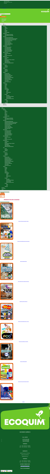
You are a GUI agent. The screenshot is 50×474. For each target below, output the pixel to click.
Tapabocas (6, 102)
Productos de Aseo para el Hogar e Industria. (23, 381)
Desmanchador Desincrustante (9, 77)
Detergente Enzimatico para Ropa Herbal (10, 39)
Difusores (6, 152)
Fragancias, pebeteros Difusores (23, 301)
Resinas (6, 31)
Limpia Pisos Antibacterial (8, 79)
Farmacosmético (7, 32)
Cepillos (6, 168)
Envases (6, 94)
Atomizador (7, 95)
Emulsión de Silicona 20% (8, 55)
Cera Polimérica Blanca (8, 130)
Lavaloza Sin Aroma (7, 41)
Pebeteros (6, 71)
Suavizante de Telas (7, 128)
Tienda (2, 189)
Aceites (6, 148)
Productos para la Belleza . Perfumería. (23, 341)
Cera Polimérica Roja (8, 131)
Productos (3, 108)
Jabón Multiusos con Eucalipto (9, 35)
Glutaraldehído (7, 60)
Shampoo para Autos (8, 53)
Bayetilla (6, 167)
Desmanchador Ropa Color (8, 40)
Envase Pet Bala (8, 97)
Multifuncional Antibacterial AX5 (9, 146)
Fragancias (6, 70)
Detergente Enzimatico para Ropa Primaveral (11, 38)
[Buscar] (0, 15)
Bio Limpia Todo (7, 73)
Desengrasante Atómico (8, 76)
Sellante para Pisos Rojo (8, 51)
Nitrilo (7, 100)
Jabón (7, 91)
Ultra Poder (4, 36)
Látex (7, 101)
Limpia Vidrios (7, 80)
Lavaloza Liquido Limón (8, 126)
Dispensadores (7, 172)
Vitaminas (6, 150)
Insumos (4, 82)
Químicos (4, 109)
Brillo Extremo (5, 129)
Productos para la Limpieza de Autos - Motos (23, 321)
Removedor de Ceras (8, 81)
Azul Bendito (5, 33)
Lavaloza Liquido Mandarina (9, 127)
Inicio (2, 107)
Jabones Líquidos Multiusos (23, 261)
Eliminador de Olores (8, 74)
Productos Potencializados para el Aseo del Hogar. (23, 241)
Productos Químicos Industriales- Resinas (23, 221)
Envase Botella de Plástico (10, 96)
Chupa (6, 170)
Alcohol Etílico (7, 57)
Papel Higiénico (8, 92)
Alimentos (6, 111)
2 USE (4, 151)
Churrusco (6, 171)
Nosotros (3, 187)
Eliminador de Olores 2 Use (8, 75)
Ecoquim (4, 72)
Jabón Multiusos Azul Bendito (9, 34)
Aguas (5, 110)
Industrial (6, 30)
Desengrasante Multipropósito (9, 37)
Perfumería (6, 149)
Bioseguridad (5, 56)
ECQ (3, 147)
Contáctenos (3, 188)
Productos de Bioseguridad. (23, 361)
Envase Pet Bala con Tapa (10, 98)
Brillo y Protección (5, 52)
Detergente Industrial (7, 78)
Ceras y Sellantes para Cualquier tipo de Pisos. (23, 281)
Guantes (6, 99)
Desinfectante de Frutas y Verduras (9, 59)
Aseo (5, 29)
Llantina (6, 54)
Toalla (7, 93)
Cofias (5, 169)
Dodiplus (6, 58)
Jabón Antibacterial (7, 61)
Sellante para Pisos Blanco (8, 50)
